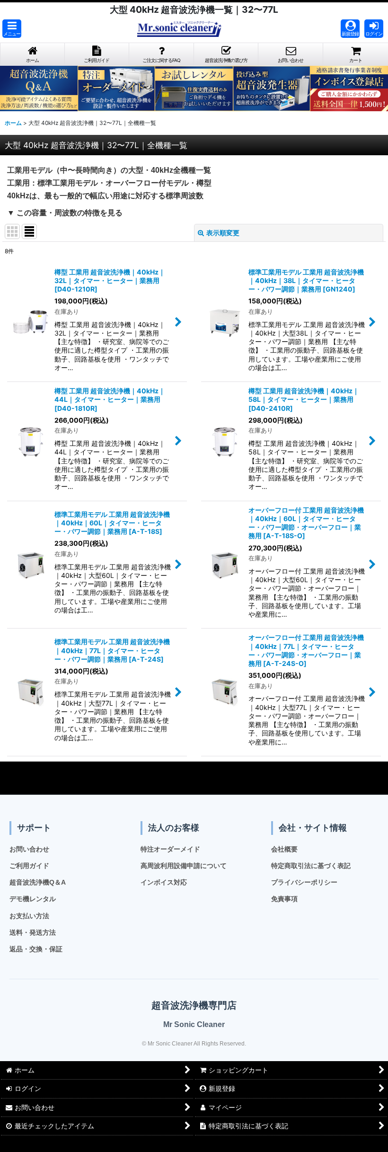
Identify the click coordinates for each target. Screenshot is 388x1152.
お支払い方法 (29, 916)
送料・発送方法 (32, 932)
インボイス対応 (164, 882)
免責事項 (284, 899)
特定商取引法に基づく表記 (311, 865)
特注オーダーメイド (170, 849)
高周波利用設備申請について (184, 865)
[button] (11, 28)
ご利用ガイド (29, 865)
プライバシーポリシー (304, 882)
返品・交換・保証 (35, 949)
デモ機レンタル (32, 899)
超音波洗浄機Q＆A (37, 882)
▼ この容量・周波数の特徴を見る (65, 213)
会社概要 (284, 849)
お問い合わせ (29, 849)
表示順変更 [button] (222, 233)
